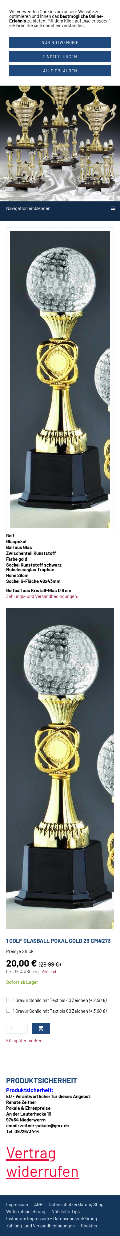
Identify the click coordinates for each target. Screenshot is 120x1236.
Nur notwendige (60, 42)
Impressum (17, 1204)
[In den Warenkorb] (41, 1028)
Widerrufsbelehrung (25, 1211)
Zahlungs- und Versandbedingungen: (42, 596)
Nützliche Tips (65, 1211)
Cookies (89, 1225)
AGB (38, 1204)
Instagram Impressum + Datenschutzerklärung (51, 1218)
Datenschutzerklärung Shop (76, 1204)
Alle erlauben (60, 70)
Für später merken (24, 1040)
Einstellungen (60, 56)
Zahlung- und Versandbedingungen (40, 1225)
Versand (49, 971)
